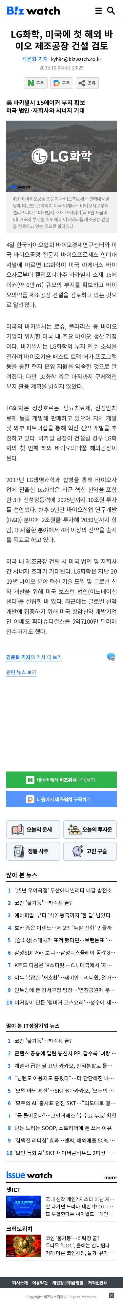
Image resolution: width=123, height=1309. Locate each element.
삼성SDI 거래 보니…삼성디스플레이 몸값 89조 (66, 952)
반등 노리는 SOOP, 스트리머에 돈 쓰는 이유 (63, 1128)
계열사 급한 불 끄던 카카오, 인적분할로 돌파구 (65, 1065)
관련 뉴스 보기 (21, 672)
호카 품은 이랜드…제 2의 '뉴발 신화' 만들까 (63, 927)
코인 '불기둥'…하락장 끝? (43, 903)
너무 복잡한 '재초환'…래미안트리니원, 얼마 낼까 (68, 977)
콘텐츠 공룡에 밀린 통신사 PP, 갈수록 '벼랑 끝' (66, 1053)
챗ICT (13, 1189)
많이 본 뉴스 (21, 874)
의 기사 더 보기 (34, 657)
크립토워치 (19, 1228)
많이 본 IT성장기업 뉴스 (33, 1025)
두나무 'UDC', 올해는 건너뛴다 (78, 1245)
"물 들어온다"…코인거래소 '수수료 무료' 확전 (65, 1115)
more (110, 1177)
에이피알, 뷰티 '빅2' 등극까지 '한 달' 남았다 (62, 915)
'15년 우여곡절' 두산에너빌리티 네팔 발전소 (63, 890)
